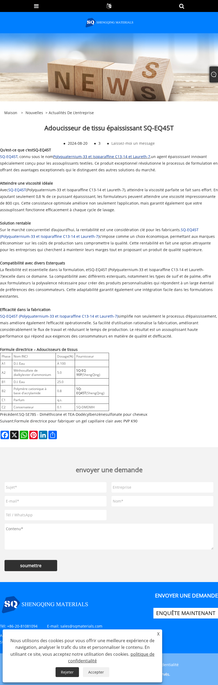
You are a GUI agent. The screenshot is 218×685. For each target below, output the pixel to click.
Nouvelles (34, 112)
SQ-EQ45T (42, 149)
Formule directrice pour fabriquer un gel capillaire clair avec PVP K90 (75, 421)
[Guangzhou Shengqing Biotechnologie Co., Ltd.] (110, 22)
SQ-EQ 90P (81, 372)
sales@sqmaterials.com (81, 626)
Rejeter (67, 672)
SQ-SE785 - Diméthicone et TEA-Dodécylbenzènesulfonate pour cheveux (83, 414)
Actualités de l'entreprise (71, 112)
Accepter (96, 672)
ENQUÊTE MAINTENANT (185, 613)
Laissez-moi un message (133, 143)
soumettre (30, 565)
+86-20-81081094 (22, 626)
